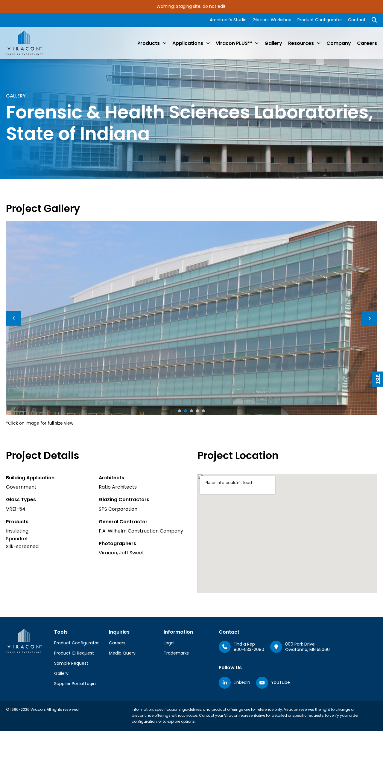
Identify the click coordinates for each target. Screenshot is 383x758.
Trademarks (176, 653)
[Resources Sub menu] (318, 43)
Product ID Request (74, 653)
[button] (179, 410)
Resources (301, 43)
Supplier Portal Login (75, 683)
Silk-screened (22, 546)
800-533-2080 (249, 649)
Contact (357, 20)
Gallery (273, 43)
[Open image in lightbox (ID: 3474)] (191, 317)
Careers (367, 43)
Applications (187, 43)
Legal (169, 643)
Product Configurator (319, 20)
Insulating (17, 530)
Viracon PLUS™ (234, 43)
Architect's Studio (228, 20)
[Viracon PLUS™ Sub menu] (257, 43)
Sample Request (71, 663)
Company (338, 43)
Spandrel (16, 538)
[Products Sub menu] (164, 43)
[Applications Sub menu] (208, 43)
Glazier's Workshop (272, 20)
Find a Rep (244, 644)
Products (148, 43)
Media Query (122, 653)
